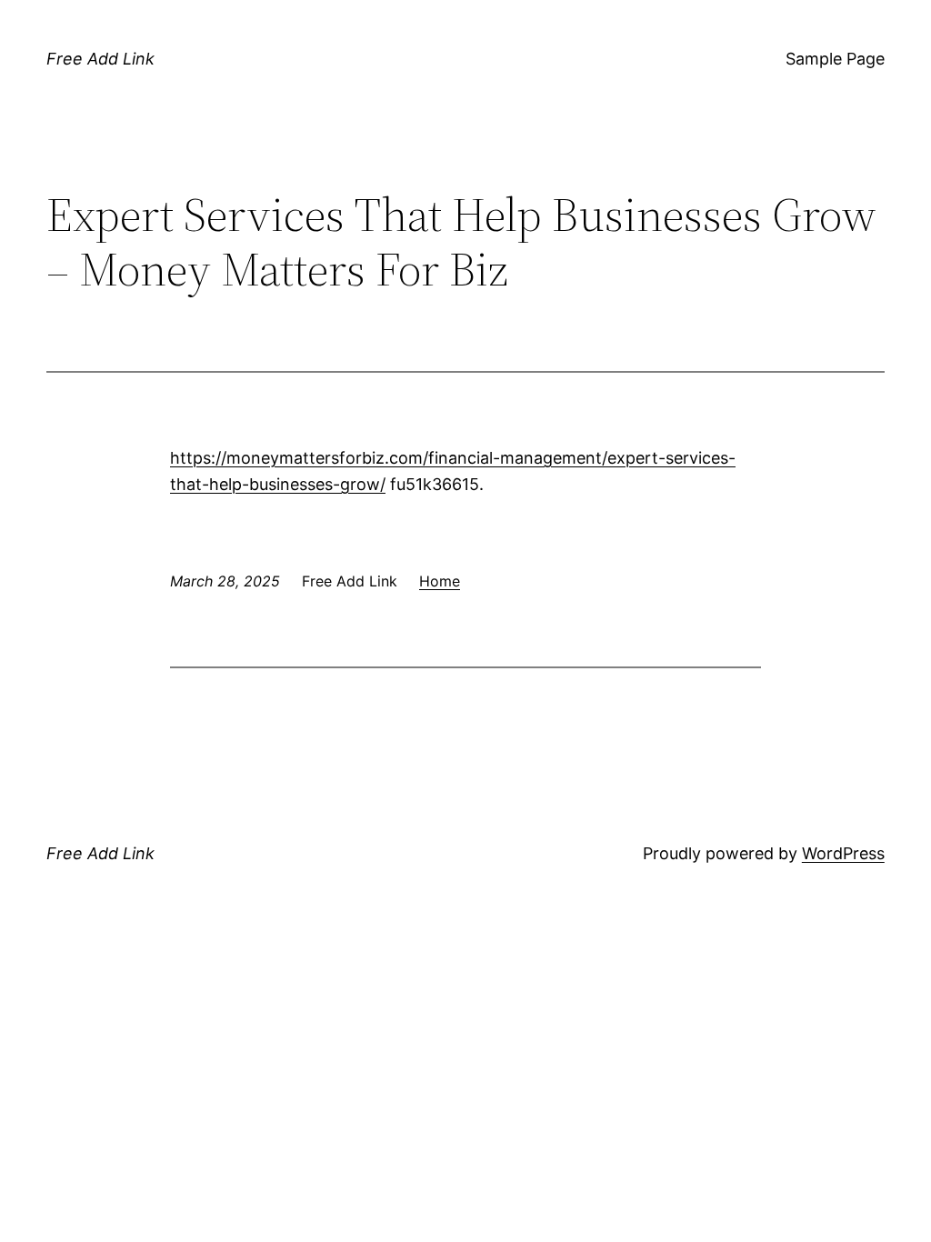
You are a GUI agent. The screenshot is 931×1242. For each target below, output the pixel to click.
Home (439, 581)
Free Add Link (100, 58)
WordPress (843, 853)
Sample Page (835, 58)
